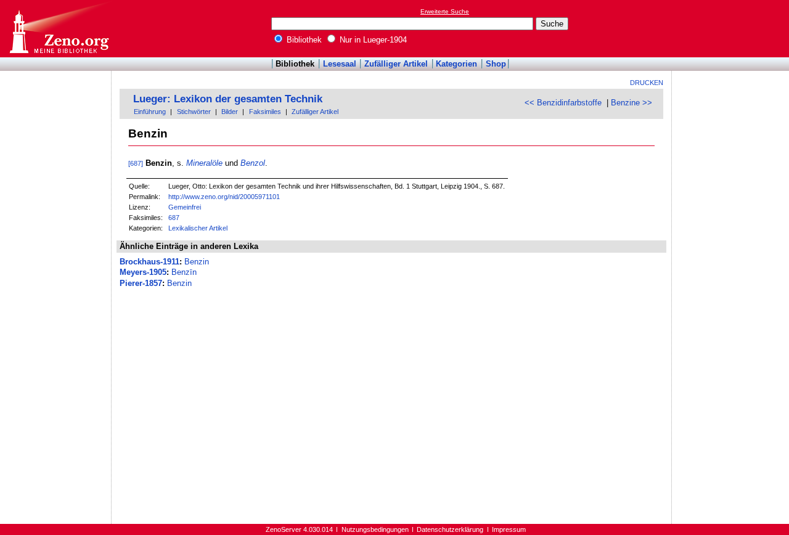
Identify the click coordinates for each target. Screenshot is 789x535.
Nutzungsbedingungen (375, 529)
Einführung (150, 111)
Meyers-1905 (143, 272)
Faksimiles (265, 111)
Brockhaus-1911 (149, 261)
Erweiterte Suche (444, 11)
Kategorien (456, 63)
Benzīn (184, 272)
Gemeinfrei (184, 207)
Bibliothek (303, 39)
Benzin (196, 261)
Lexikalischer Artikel (197, 228)
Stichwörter (194, 111)
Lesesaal (339, 63)
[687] (135, 163)
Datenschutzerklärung (450, 529)
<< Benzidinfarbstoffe (563, 102)
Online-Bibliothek (58, 28)
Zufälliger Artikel (396, 63)
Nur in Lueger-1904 (372, 39)
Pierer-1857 (141, 283)
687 (173, 217)
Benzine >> (631, 102)
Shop (496, 63)
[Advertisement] (732, 28)
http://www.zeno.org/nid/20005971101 (224, 196)
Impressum (509, 529)
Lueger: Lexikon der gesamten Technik (227, 99)
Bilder (229, 111)
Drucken (646, 82)
